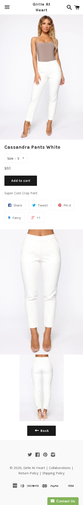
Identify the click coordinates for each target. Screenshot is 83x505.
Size (10, 158)
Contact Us (64, 501)
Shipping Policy (53, 473)
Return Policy (28, 473)
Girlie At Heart (41, 7)
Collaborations (60, 467)
